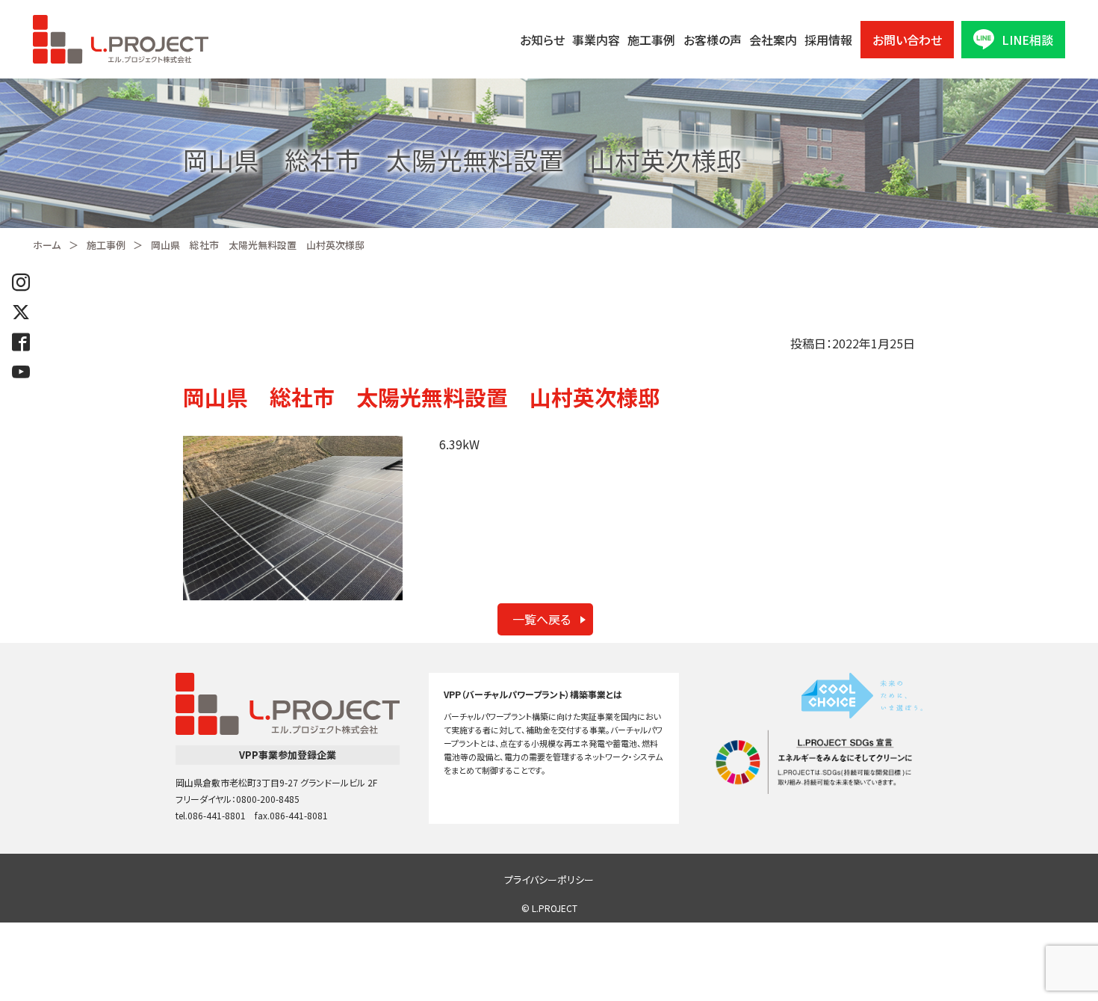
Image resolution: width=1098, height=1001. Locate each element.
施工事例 (651, 40)
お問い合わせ (907, 40)
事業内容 (596, 40)
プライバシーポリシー (549, 879)
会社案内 (773, 40)
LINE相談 (1027, 40)
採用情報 (828, 40)
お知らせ (542, 40)
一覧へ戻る (541, 619)
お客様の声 (712, 40)
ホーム (47, 245)
